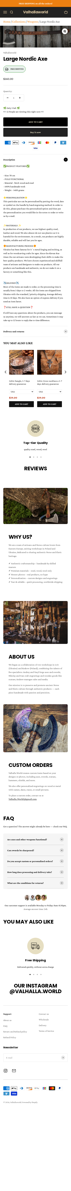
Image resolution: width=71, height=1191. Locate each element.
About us (7, 1020)
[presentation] (5, 372)
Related (64, 410)
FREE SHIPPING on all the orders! (35, 3)
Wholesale (44, 1019)
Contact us (44, 1014)
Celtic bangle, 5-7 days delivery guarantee (19, 382)
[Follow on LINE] (14, 1070)
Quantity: (7, 91)
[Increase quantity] (20, 97)
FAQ (5, 1026)
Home (6, 21)
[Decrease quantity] (7, 97)
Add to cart (21, 404)
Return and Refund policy (15, 1031)
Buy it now (35, 132)
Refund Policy (9, 1037)
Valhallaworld (9, 52)
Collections (19, 21)
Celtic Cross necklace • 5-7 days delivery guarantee (49, 382)
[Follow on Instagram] (5, 1070)
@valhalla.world (35, 991)
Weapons (32, 21)
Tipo (59, 410)
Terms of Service (46, 1031)
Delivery (42, 1025)
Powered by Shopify (30, 1102)
